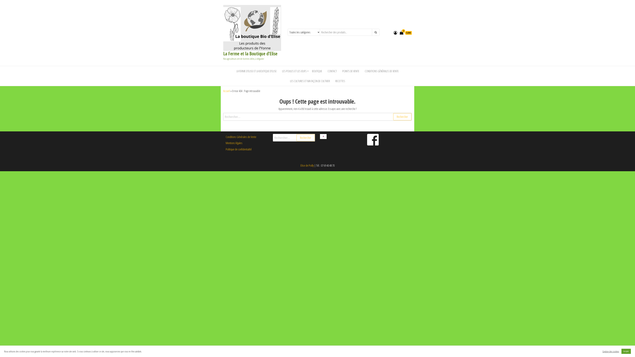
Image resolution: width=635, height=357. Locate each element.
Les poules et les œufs (294, 71)
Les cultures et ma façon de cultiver (310, 81)
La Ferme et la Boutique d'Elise (250, 53)
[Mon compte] (395, 32)
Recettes (340, 81)
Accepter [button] (626, 351)
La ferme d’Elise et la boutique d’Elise (256, 71)
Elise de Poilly (307, 165)
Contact (332, 71)
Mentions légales (234, 143)
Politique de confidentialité (239, 149)
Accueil (226, 91)
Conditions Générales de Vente (382, 71)
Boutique (317, 71)
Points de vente (350, 71)
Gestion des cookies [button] (610, 351)
